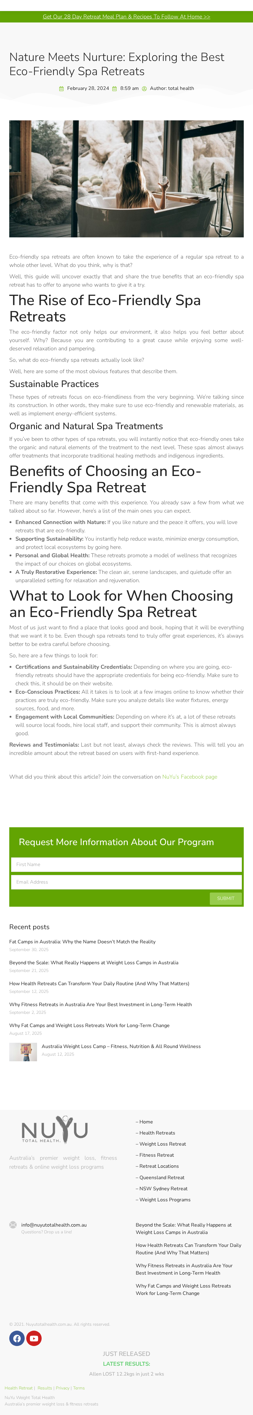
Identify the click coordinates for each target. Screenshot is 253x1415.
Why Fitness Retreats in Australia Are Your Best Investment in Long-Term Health (100, 1004)
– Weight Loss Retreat (161, 1144)
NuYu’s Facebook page (189, 776)
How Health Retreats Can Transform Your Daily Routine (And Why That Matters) (99, 983)
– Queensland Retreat (160, 1178)
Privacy (62, 1388)
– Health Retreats (155, 1133)
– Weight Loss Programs (163, 1200)
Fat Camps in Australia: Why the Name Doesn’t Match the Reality (82, 941)
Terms (79, 1388)
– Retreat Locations (157, 1166)
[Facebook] (17, 1338)
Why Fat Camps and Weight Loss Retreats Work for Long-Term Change (89, 1025)
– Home (144, 1122)
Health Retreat (19, 1388)
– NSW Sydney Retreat (162, 1189)
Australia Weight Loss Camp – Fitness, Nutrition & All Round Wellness (121, 1046)
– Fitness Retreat (155, 1155)
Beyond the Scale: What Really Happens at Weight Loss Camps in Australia (93, 962)
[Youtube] (34, 1338)
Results (45, 1388)
